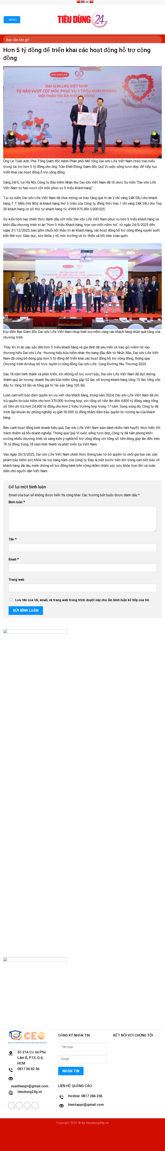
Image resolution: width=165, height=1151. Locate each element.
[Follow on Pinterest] (105, 2)
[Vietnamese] (91, 1)
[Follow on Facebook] (97, 2)
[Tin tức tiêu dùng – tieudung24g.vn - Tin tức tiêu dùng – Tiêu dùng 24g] (83, 20)
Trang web (16, 580)
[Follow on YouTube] (34, 1105)
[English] (83, 1)
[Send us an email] (101, 2)
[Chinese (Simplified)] (78, 1)
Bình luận (17, 502)
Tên (13, 539)
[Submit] (157, 40)
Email (14, 559)
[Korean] (87, 1)
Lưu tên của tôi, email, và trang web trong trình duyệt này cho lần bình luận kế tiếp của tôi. (82, 600)
